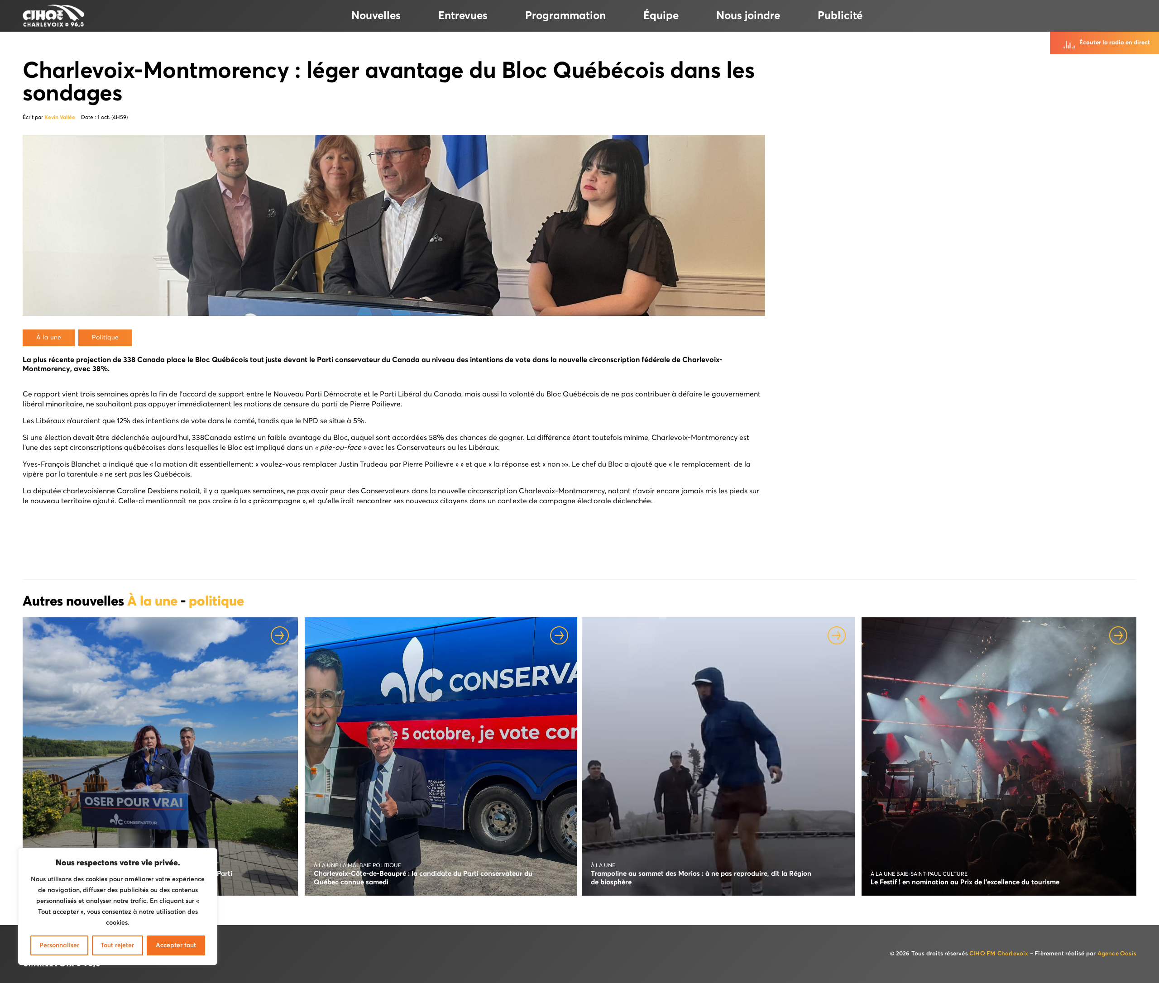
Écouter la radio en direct (1114, 43)
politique (216, 602)
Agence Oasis (1116, 954)
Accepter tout (176, 945)
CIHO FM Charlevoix (999, 954)
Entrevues (463, 15)
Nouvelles (376, 15)
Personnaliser (59, 945)
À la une (154, 602)
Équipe (661, 15)
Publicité (840, 15)
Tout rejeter (117, 945)
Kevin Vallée (59, 117)
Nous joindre (748, 15)
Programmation (565, 15)
